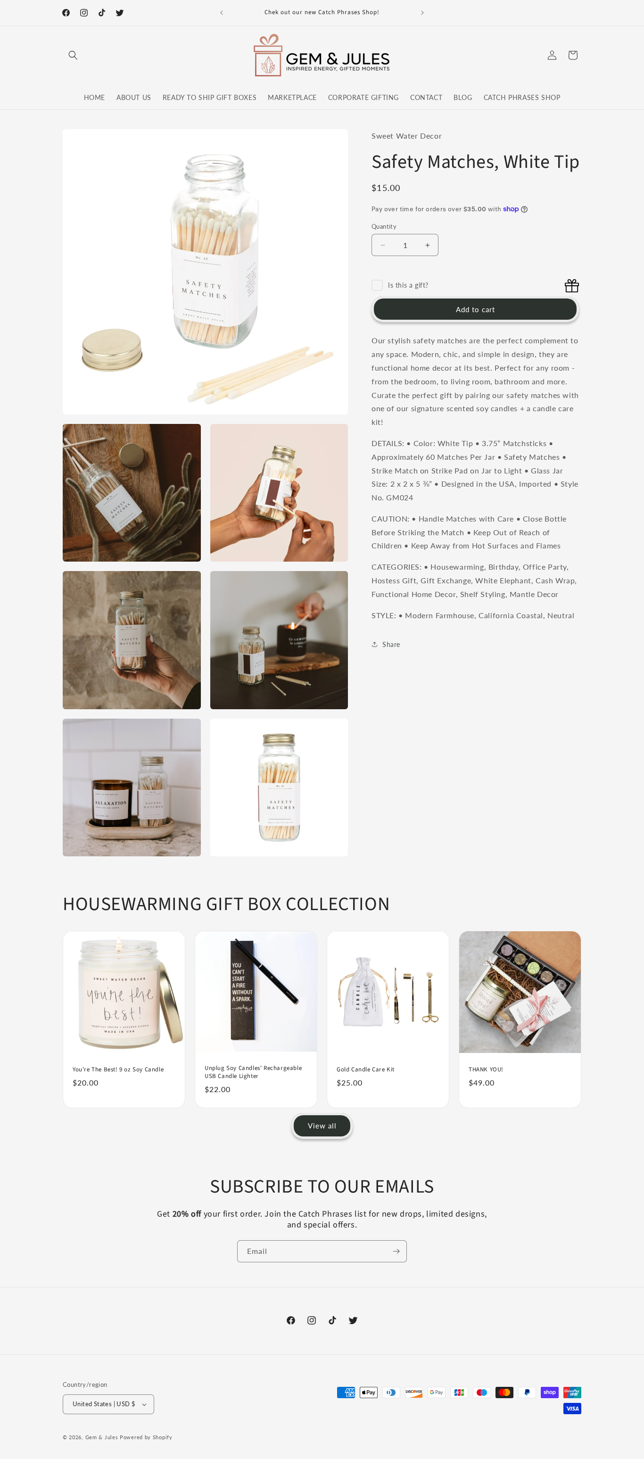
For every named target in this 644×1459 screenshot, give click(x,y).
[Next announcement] (422, 13)
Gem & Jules (101, 1437)
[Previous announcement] (221, 13)
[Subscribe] (396, 1251)
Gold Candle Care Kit (366, 1070)
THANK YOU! (486, 1070)
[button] (73, 55)
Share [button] (391, 644)
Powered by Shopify (146, 1437)
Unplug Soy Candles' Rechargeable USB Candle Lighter (253, 1073)
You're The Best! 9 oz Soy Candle (118, 1070)
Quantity (384, 226)
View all (322, 1126)
